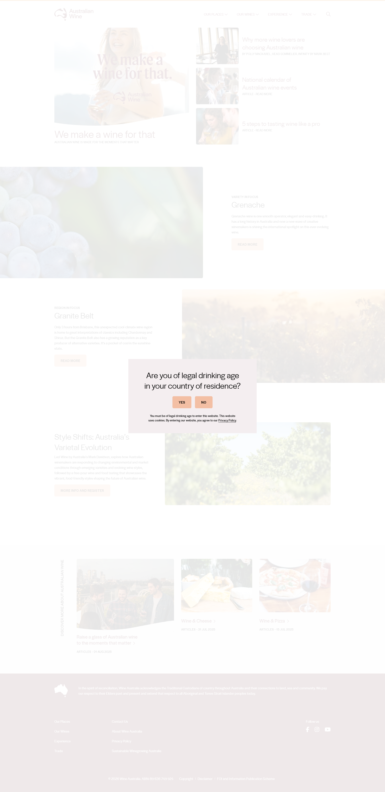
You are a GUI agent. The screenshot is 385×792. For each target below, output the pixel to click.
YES (182, 402)
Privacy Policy (227, 420)
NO (203, 402)
